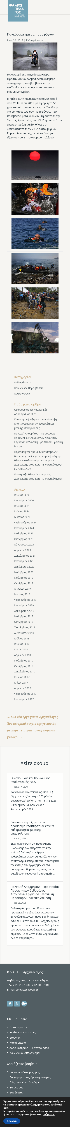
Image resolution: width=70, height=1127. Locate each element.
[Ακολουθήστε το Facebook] (10, 1003)
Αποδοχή (12, 1121)
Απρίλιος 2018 (22, 655)
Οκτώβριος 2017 (23, 666)
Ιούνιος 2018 (21, 644)
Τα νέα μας (16, 1087)
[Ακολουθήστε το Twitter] (17, 1003)
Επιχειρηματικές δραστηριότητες (30, 1077)
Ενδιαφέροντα (34, 40)
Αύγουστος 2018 (24, 633)
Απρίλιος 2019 (22, 588)
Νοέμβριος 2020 (23, 572)
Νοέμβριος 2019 (23, 577)
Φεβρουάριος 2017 (25, 693)
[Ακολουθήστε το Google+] (24, 1003)
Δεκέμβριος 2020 (24, 566)
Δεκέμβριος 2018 (24, 611)
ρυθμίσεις (49, 1114)
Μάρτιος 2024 (22, 517)
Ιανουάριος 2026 (24, 500)
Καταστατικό (18, 1042)
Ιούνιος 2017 (21, 677)
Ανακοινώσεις (22, 393)
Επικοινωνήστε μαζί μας (25, 1072)
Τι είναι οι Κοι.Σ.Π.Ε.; (23, 1032)
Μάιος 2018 (21, 649)
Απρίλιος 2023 (22, 550)
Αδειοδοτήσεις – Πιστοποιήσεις (29, 1048)
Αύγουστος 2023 (24, 544)
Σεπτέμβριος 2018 (24, 627)
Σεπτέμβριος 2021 (24, 555)
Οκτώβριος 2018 (23, 621)
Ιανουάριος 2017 (24, 699)
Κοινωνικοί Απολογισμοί (25, 1053)
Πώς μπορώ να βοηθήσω (25, 1082)
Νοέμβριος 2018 (23, 616)
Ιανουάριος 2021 (24, 561)
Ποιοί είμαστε (18, 1027)
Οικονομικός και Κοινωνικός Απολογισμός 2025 (30, 780)
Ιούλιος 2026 (21, 495)
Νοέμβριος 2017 (23, 660)
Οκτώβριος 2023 (23, 539)
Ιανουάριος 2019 (24, 605)
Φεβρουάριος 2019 (25, 599)
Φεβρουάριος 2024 (25, 522)
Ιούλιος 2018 (21, 638)
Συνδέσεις (16, 1092)
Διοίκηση (15, 1037)
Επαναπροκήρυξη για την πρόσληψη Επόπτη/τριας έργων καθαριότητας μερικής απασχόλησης (35, 424)
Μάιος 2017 (21, 682)
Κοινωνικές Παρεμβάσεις (28, 388)
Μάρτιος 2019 (22, 594)
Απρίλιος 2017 (22, 688)
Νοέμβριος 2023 (23, 533)
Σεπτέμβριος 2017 (24, 671)
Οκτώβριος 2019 (23, 583)
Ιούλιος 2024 (21, 505)
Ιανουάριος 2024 (24, 528)
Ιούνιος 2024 (21, 511)
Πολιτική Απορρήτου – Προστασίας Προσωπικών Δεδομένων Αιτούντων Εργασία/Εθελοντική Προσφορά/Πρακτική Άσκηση (35, 892)
